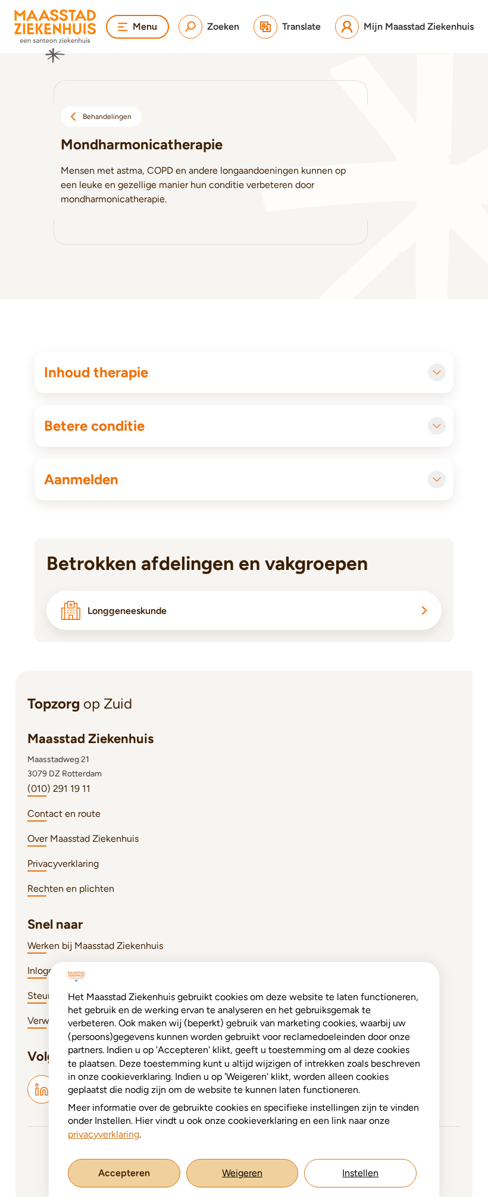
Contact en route (64, 813)
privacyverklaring (103, 1134)
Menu (145, 26)
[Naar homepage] (55, 36)
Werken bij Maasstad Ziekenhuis (95, 945)
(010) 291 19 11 (58, 788)
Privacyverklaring (63, 863)
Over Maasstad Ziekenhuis (83, 838)
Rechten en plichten (70, 888)
